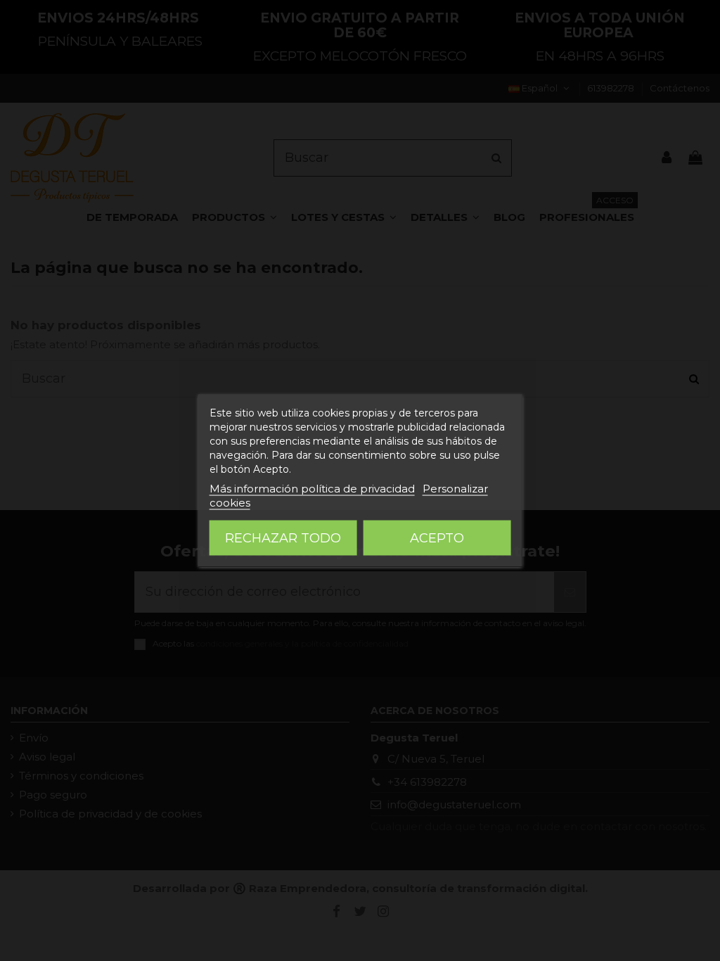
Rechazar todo (283, 538)
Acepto (437, 538)
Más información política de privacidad (312, 488)
